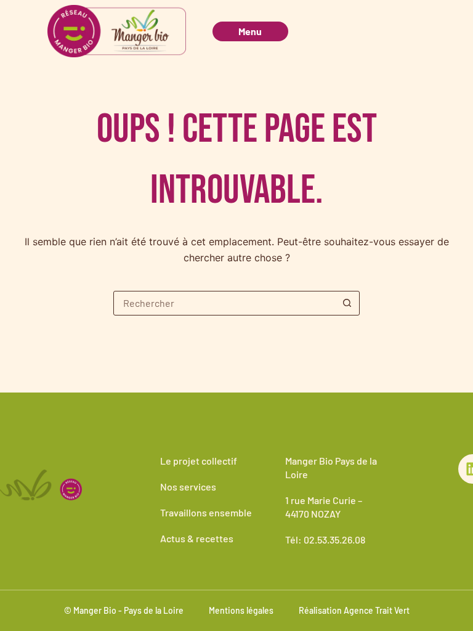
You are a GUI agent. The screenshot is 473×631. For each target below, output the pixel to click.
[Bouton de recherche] (346, 303)
